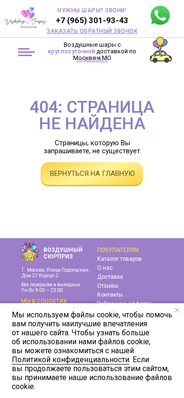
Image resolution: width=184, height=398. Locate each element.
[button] (92, 31)
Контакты (110, 294)
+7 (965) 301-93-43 (92, 20)
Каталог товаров (119, 259)
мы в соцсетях (44, 301)
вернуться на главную (92, 173)
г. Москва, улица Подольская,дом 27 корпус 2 (55, 272)
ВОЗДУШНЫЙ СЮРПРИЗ (63, 253)
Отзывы (107, 285)
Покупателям (118, 250)
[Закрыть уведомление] (177, 310)
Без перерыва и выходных (50, 284)
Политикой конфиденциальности (70, 359)
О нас (105, 268)
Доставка (110, 277)
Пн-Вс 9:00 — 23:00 (42, 290)
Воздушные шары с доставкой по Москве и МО (92, 51)
